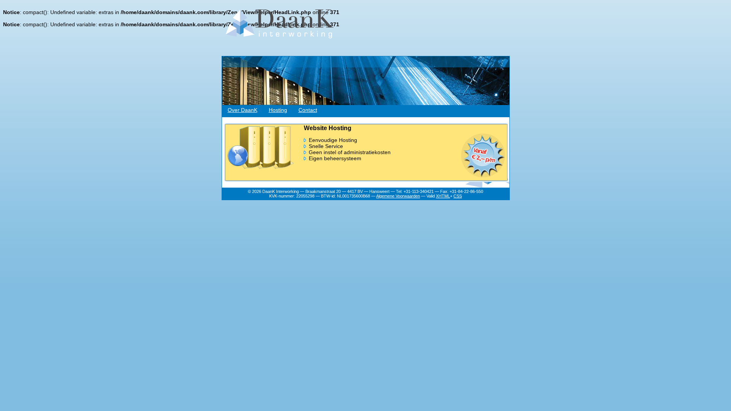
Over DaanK (242, 110)
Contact (307, 110)
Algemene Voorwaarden (398, 196)
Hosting (278, 110)
